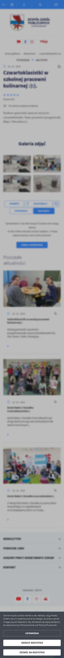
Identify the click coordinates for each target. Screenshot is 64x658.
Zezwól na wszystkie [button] (32, 652)
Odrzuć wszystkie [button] (32, 642)
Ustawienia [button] (32, 633)
